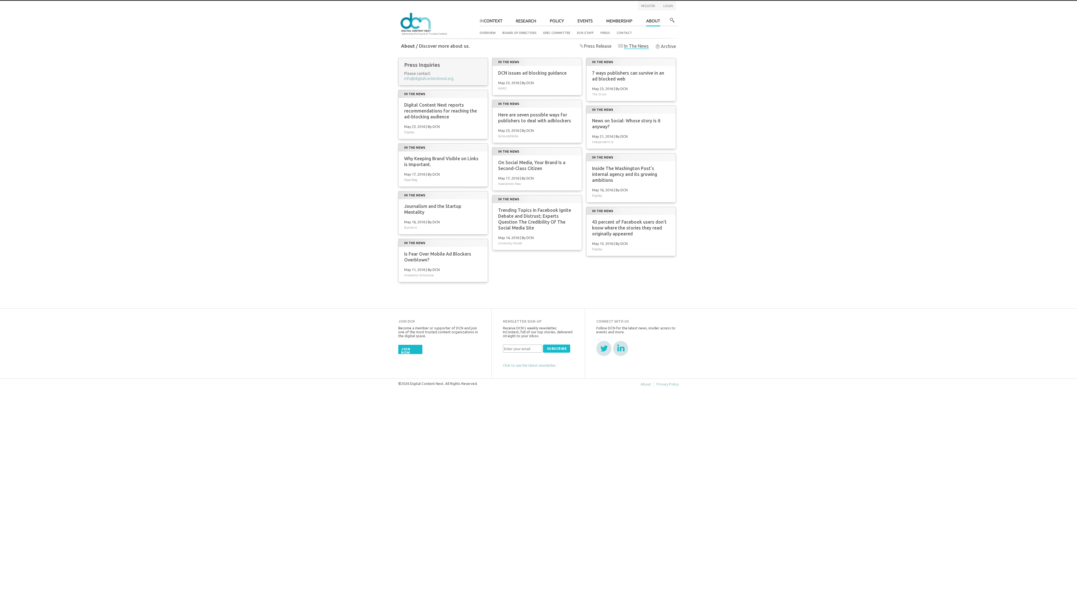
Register (648, 6)
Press (605, 33)
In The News (636, 46)
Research (526, 22)
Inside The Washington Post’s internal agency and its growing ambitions (624, 174)
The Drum (599, 94)
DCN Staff (585, 33)
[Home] (424, 23)
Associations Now (509, 183)
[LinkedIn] (620, 348)
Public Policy (557, 22)
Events (585, 22)
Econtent (410, 227)
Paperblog (410, 180)
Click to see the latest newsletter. (529, 365)
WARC (502, 88)
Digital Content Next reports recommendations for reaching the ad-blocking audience (440, 110)
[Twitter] (603, 348)
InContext (491, 22)
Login (668, 6)
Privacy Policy (668, 384)
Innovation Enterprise (419, 275)
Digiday (409, 132)
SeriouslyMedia (508, 136)
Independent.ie (603, 142)
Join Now (405, 350)
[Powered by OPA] (455, 13)
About (653, 22)
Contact (624, 33)
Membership (619, 22)
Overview (488, 33)
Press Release (597, 46)
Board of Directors (519, 33)
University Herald (510, 243)
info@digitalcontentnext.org (429, 78)
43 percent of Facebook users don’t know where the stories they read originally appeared (629, 227)
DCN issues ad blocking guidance (532, 72)
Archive (668, 46)
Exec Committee (556, 33)
